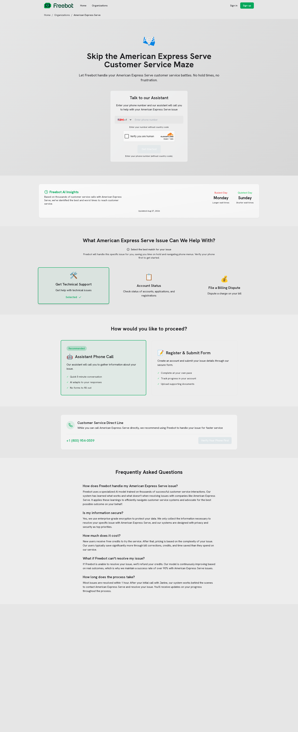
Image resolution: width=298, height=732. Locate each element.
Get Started (149, 149)
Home (83, 5)
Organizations (100, 5)
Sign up (247, 5)
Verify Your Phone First (215, 440)
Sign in (233, 5)
